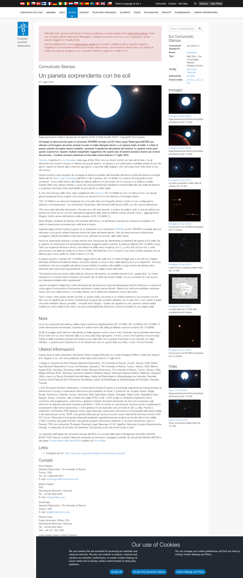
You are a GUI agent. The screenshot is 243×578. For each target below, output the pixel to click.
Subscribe (161, 3)
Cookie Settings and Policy (190, 571)
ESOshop (84, 12)
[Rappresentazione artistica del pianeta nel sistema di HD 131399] (100, 110)
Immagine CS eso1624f (179, 306)
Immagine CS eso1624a (180, 116)
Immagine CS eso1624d (180, 224)
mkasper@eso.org (55, 497)
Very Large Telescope (65, 178)
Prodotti (166, 12)
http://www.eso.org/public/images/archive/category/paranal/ (95, 453)
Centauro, (99, 193)
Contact (172, 3)
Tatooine (43, 160)
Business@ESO (182, 12)
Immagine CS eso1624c (180, 180)
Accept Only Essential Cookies (149, 571)
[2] (109, 216)
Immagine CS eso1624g (180, 350)
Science (204, 3)
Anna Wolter (99, 440)
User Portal (216, 3)
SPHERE (119, 229)
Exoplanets (192, 52)
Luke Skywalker (68, 160)
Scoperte (125, 12)
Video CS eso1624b (178, 420)
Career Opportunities (206, 12)
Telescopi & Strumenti (104, 12)
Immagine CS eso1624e (180, 264)
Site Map (183, 3)
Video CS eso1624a (178, 390)
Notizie (72, 12)
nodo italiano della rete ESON (65, 440)
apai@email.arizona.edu (58, 512)
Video (62, 12)
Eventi (137, 12)
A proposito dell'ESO (31, 12)
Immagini (51, 12)
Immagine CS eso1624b (180, 148)
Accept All (116, 571)
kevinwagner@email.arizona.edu (62, 479)
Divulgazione (151, 12)
